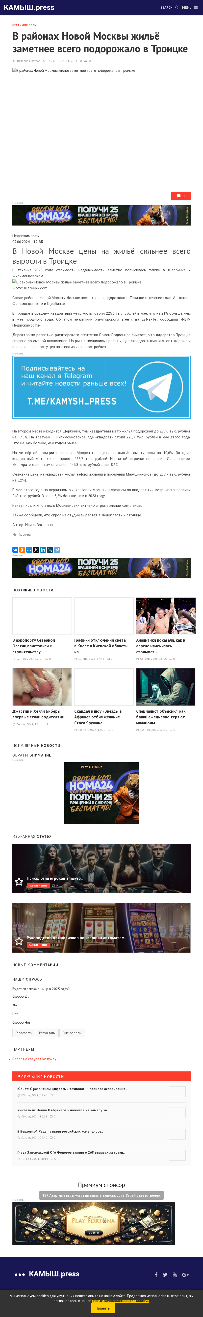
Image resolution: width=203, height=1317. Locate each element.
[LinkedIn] (43, 550)
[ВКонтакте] (15, 550)
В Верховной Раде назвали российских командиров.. (60, 1131)
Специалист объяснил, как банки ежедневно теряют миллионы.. (160, 717)
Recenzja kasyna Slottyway (34, 1059)
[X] (36, 550)
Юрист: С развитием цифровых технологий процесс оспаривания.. (72, 1089)
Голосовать (24, 1033)
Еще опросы (72, 1033)
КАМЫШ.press (29, 7)
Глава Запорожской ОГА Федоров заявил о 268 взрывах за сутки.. (71, 1152)
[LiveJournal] (50, 550)
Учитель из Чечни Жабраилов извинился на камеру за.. (62, 1110)
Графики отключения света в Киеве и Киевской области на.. (100, 646)
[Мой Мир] (29, 550)
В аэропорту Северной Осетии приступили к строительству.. (33, 646)
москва (25, 534)
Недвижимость (24, 25)
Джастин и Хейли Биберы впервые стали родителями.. (39, 714)
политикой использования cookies (120, 1301)
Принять (103, 1308)
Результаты (47, 1033)
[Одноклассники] (22, 550)
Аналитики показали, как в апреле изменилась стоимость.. (160, 646)
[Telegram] (57, 550)
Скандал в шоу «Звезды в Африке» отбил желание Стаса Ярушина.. (98, 717)
